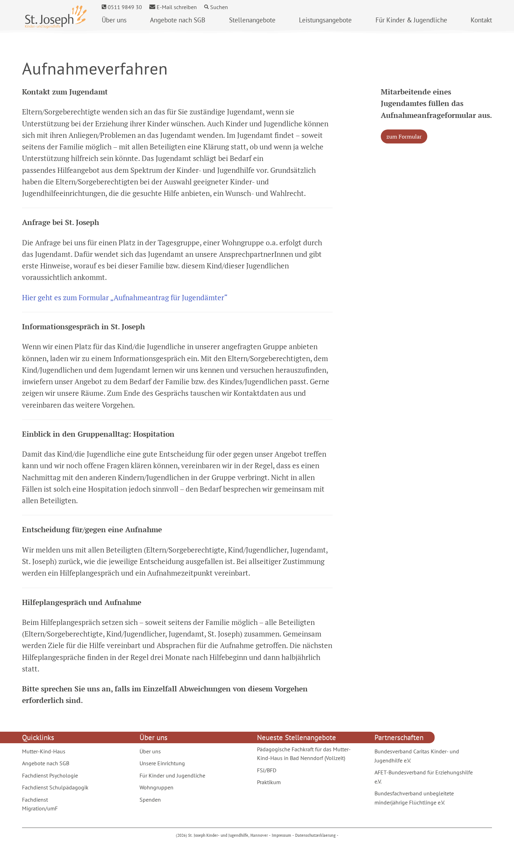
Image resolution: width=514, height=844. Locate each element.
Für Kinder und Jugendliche (172, 775)
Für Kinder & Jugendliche (411, 19)
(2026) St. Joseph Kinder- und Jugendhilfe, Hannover (222, 835)
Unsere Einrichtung (162, 763)
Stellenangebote (252, 19)
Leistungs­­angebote (325, 19)
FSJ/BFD (266, 770)
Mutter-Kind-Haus (43, 751)
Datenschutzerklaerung (315, 835)
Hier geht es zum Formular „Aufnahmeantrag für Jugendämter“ (125, 297)
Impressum (281, 835)
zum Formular (404, 136)
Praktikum (269, 782)
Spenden (150, 799)
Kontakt (481, 19)
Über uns (114, 19)
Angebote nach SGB (177, 19)
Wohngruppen (156, 787)
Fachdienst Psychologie (50, 775)
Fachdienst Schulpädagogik (55, 787)
